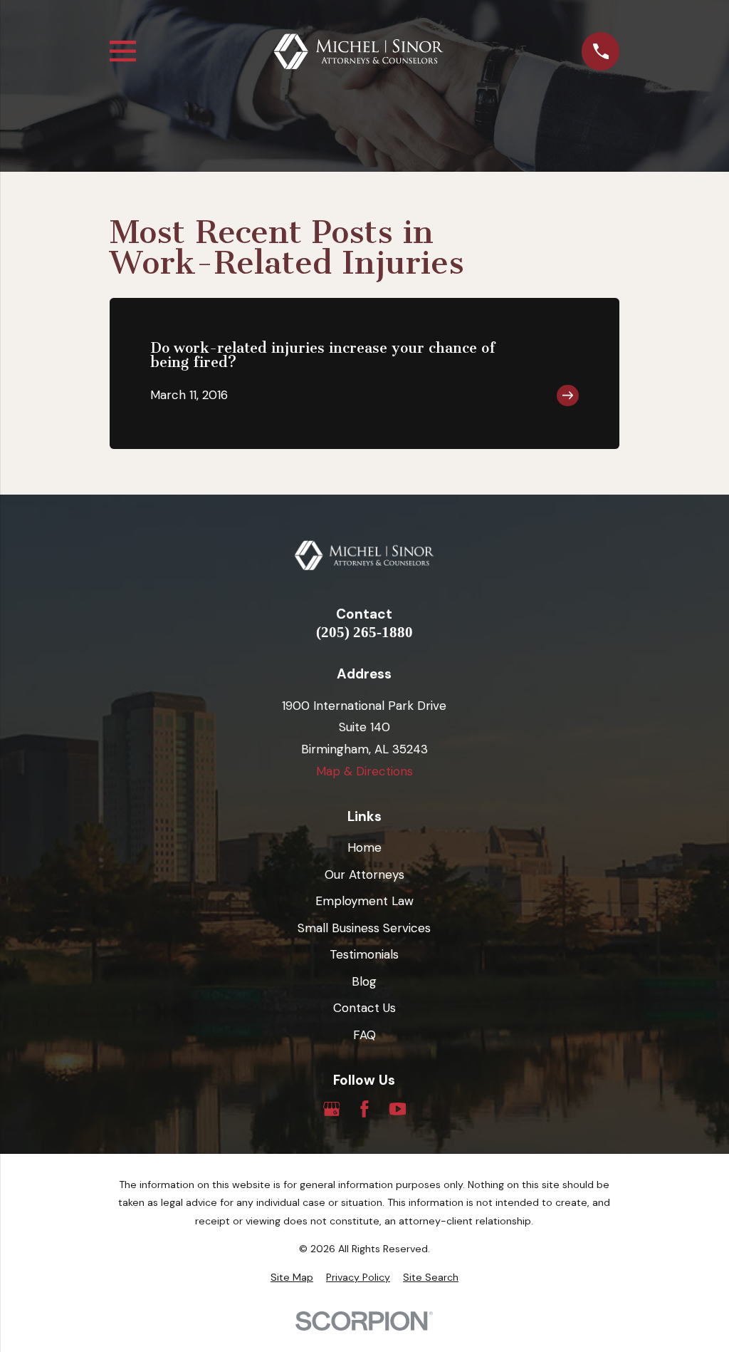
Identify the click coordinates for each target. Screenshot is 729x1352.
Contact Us (364, 1008)
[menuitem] (292, 1278)
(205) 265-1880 (364, 632)
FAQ (364, 1035)
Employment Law (364, 901)
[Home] (359, 51)
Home (364, 847)
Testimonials (364, 954)
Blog (364, 981)
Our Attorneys (364, 874)
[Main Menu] (123, 51)
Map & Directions (364, 771)
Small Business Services (364, 928)
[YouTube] (398, 1109)
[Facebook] (364, 1109)
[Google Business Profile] (331, 1109)
